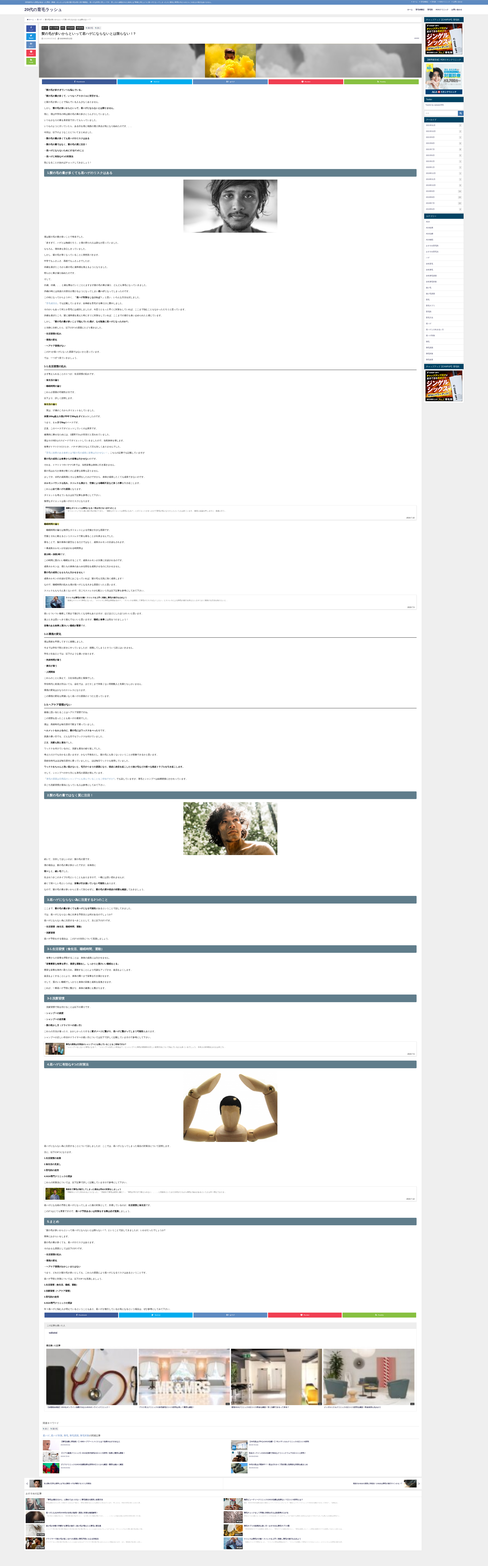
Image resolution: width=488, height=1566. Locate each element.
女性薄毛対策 (431, 282)
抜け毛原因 (430, 294)
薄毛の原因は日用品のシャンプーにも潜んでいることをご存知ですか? (80, 779)
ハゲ (428, 257)
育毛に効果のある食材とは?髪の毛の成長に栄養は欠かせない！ (77, 453)
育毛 (428, 299)
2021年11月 (443, 125)
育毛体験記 (424, 2)
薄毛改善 (429, 359)
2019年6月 (443, 209)
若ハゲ (44, 28)
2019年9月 (443, 191)
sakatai (416, 38)
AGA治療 (429, 234)
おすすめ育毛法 (432, 252)
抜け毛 (428, 288)
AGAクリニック (444, 2)
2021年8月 (443, 143)
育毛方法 (429, 317)
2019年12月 (443, 173)
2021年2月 (443, 161)
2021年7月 (443, 149)
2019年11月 (443, 179)
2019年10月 (443, 185)
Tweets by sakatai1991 (434, 105)
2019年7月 (443, 203)
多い (99, 28)
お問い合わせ (457, 2)
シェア (31, 30)
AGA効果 (429, 228)
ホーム (415, 2)
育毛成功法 (51, 303)
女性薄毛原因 (431, 276)
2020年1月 (443, 167)
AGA (428, 222)
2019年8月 (443, 197)
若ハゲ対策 (54, 28)
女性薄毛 (429, 270)
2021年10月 (443, 131)
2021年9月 (443, 137)
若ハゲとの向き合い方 (435, 329)
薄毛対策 (80, 28)
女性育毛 (429, 264)
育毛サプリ (430, 305)
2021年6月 (443, 155)
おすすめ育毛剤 (432, 246)
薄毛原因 (70, 28)
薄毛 (62, 28)
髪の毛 (90, 28)
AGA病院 (429, 240)
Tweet (31, 38)
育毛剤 (433, 2)
